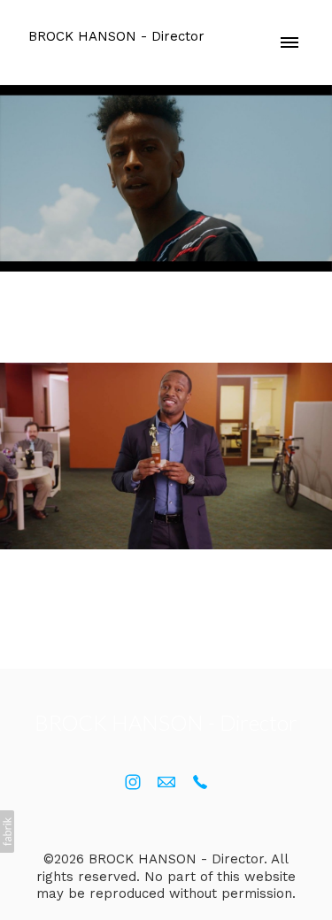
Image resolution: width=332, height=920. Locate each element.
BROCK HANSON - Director (166, 722)
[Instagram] (133, 782)
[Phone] (200, 782)
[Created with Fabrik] (7, 831)
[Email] (166, 782)
